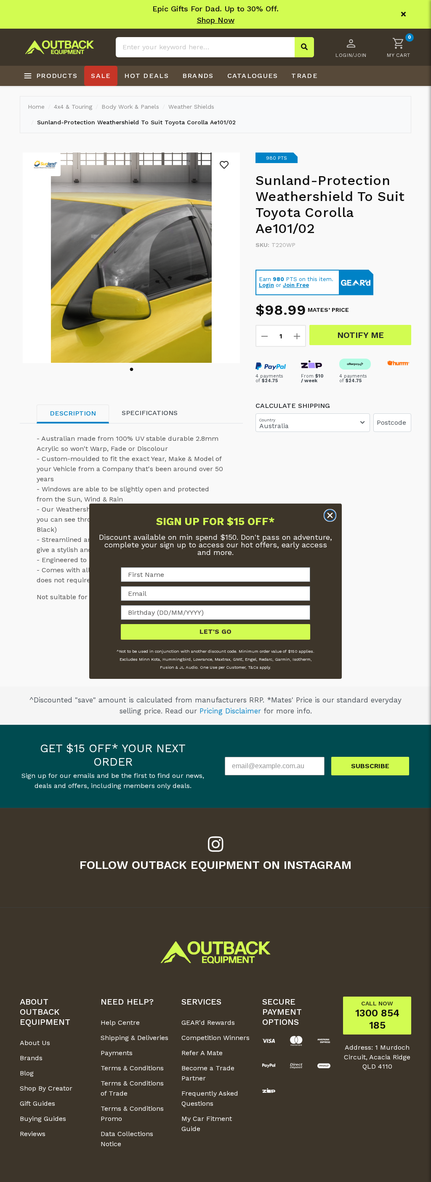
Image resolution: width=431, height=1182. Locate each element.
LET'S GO (215, 631)
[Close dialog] (330, 515)
